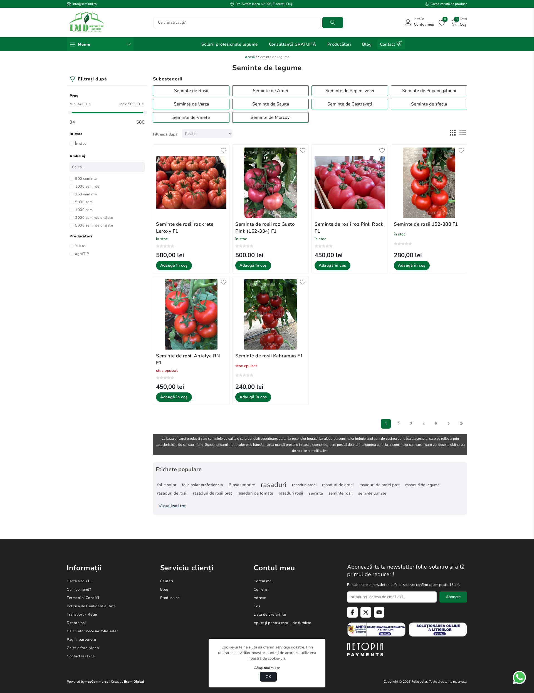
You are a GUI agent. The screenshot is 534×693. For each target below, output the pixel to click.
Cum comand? (79, 589)
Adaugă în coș (174, 265)
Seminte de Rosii (191, 91)
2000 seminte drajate (94, 217)
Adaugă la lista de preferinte (223, 150)
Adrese (260, 597)
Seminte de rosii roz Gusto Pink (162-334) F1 (265, 228)
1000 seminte (87, 186)
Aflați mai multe (267, 667)
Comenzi (261, 589)
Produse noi (170, 597)
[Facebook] (352, 612)
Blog (164, 589)
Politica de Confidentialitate (91, 606)
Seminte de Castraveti (349, 104)
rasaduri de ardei (338, 485)
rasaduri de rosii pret (212, 493)
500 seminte (86, 178)
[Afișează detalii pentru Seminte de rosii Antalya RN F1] (191, 314)
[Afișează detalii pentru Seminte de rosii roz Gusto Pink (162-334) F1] (270, 183)
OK (268, 676)
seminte (316, 493)
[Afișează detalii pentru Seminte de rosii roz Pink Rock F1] (350, 183)
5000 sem (84, 202)
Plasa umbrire (242, 485)
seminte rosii (340, 493)
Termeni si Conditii (83, 597)
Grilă (452, 132)
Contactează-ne (81, 656)
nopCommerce (96, 681)
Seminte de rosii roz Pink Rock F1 (349, 228)
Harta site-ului (80, 581)
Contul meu (264, 581)
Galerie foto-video (83, 647)
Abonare (453, 596)
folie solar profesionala (202, 485)
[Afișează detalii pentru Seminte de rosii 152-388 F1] (429, 183)
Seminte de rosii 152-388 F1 (426, 224)
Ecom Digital (134, 681)
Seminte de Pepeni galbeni (429, 91)
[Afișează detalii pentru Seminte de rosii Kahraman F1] (270, 314)
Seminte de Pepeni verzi (349, 91)
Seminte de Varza (191, 104)
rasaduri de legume (422, 485)
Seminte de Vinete (191, 117)
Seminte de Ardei (270, 91)
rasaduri (273, 485)
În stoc (80, 143)
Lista (462, 132)
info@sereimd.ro (84, 4)
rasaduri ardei (304, 485)
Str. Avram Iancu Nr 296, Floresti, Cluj (264, 4)
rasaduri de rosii (172, 493)
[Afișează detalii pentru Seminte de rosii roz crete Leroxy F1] (191, 183)
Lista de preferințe (270, 614)
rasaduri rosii (291, 493)
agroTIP (82, 253)
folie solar (166, 485)
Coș (257, 606)
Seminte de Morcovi (271, 117)
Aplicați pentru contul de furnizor (283, 622)
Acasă (250, 57)
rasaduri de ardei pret (379, 485)
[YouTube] (379, 612)
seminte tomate (372, 493)
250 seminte (86, 194)
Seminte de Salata (270, 104)
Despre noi (76, 622)
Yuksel (80, 246)
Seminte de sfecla (429, 104)
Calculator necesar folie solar (92, 631)
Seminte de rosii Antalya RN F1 (188, 359)
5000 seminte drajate (94, 225)
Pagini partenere (81, 639)
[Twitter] (365, 612)
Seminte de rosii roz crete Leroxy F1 (184, 228)
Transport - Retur (82, 614)
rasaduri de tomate (255, 493)
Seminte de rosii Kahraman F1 (269, 356)
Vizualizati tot (172, 506)
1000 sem (84, 209)
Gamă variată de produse (449, 4)
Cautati (333, 22)
